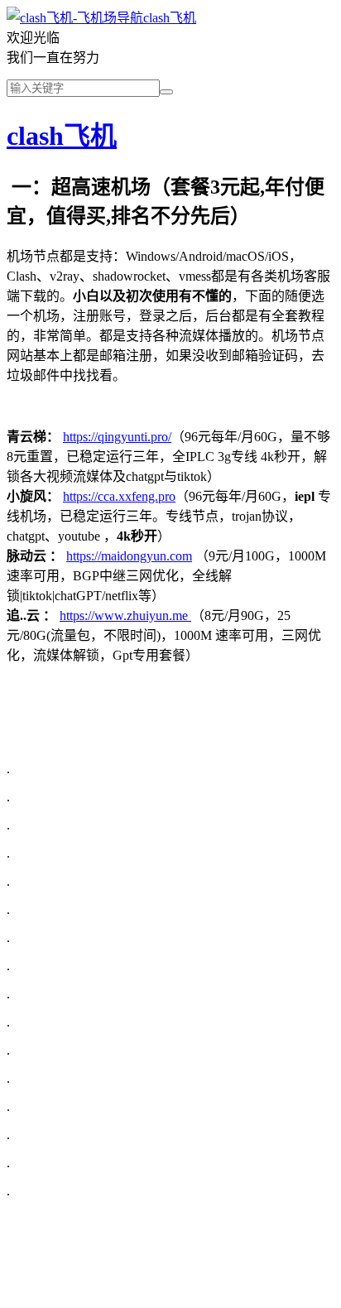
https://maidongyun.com (129, 556)
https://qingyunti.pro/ (117, 437)
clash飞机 (169, 18)
